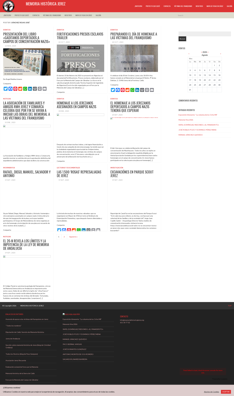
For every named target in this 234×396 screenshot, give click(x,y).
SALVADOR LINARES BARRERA (75, 359)
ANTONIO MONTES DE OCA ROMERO (78, 354)
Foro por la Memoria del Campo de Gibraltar (22, 380)
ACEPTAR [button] (225, 392)
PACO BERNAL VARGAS (72, 344)
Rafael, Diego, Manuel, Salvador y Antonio (27, 173)
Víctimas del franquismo (183, 6)
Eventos (6, 30)
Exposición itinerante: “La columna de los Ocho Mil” (198, 115)
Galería (229, 6)
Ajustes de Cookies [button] (211, 392)
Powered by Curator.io (219, 379)
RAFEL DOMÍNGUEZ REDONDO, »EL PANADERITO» (199, 125)
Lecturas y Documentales (68, 168)
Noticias (7, 99)
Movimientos (9, 168)
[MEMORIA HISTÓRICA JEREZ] (8, 6)
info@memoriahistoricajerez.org (132, 320)
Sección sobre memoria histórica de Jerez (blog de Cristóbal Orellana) (28, 346)
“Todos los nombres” (13, 326)
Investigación (116, 168)
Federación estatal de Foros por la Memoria (22, 367)
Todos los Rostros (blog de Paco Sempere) (22, 354)
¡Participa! (138, 6)
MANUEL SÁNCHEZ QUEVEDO (191, 135)
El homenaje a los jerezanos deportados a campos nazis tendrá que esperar (130, 106)
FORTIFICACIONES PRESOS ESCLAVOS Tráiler (80, 35)
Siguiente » (73, 237)
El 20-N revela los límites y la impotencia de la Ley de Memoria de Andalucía (26, 244)
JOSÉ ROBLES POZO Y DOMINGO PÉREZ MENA (197, 130)
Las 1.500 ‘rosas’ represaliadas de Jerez (79, 173)
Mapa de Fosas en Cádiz (215, 6)
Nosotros (199, 6)
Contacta (167, 6)
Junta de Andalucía (13, 339)
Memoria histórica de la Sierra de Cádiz (20, 373)
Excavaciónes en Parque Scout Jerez (132, 173)
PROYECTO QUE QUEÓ (153, 6)
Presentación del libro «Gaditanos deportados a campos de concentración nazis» (26, 37)
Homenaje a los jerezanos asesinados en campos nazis (76, 104)
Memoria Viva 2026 (186, 120)
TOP (230, 306)
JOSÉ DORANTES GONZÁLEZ (74, 349)
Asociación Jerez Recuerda (16, 360)
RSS (78, 314)
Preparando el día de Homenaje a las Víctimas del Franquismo (133, 35)
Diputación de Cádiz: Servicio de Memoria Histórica (25, 332)
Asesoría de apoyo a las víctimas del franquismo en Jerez (27, 319)
